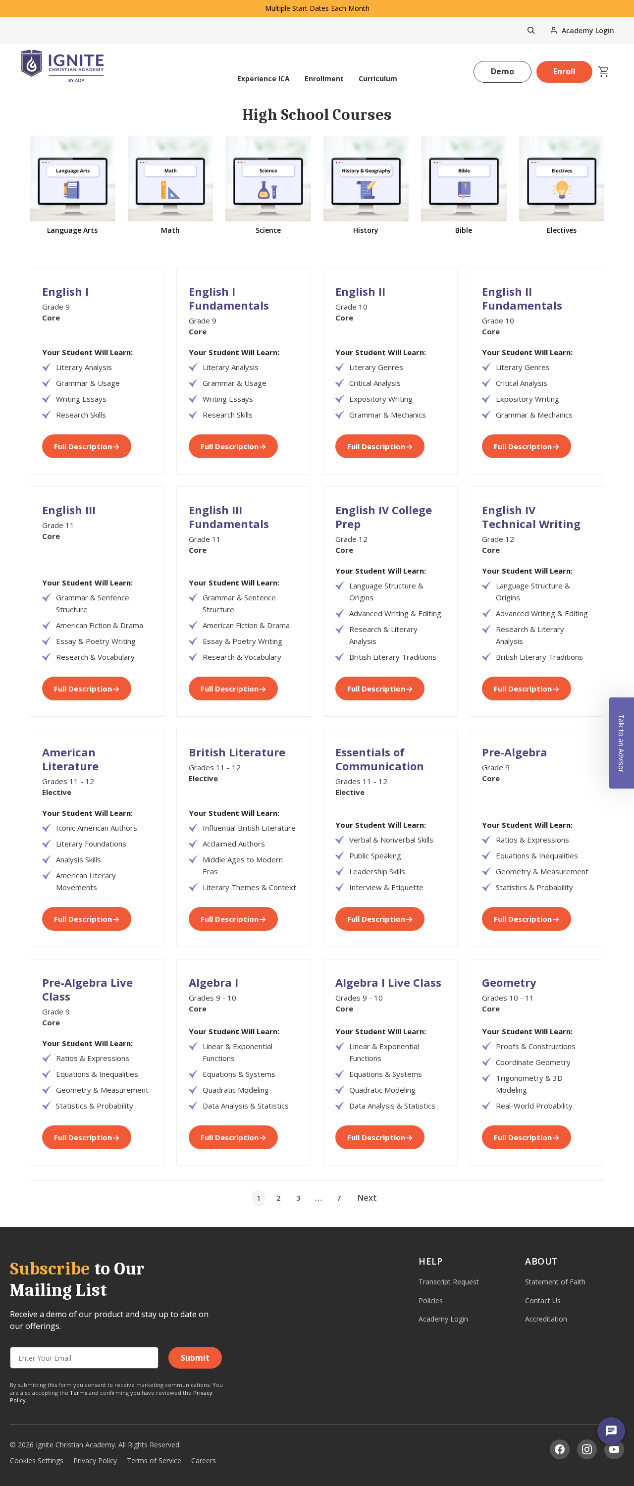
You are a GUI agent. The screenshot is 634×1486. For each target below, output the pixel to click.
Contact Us (543, 1300)
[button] (621, 743)
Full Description (83, 446)
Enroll (564, 71)
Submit (195, 1357)
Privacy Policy (95, 1460)
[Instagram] (587, 1449)
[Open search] (531, 30)
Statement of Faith (555, 1281)
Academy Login (443, 1319)
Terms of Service (154, 1460)
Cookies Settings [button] (36, 1460)
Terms (78, 1392)
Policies (431, 1300)
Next (367, 1197)
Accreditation (546, 1319)
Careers (203, 1460)
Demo (502, 71)
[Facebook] (560, 1449)
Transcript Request (449, 1281)
